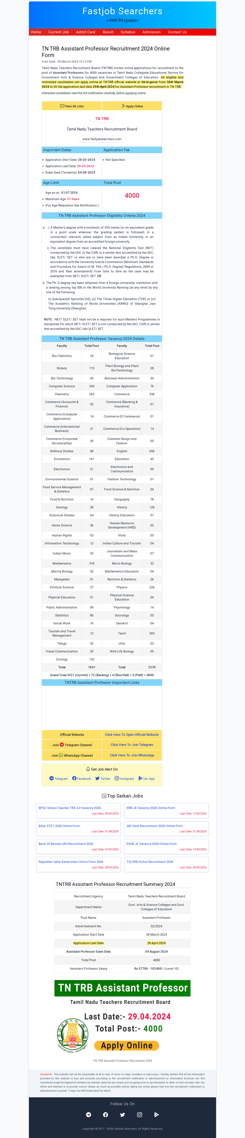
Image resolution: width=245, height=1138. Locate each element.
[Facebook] (105, 1115)
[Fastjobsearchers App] (156, 1115)
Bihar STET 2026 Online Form (59, 826)
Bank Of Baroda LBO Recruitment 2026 (66, 844)
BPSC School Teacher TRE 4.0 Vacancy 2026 (70, 808)
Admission (152, 32)
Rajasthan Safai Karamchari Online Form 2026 (71, 862)
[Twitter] (122, 1115)
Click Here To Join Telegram (132, 745)
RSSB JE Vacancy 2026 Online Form (151, 844)
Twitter (105, 779)
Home (36, 32)
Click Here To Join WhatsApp (132, 755)
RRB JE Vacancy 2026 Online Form (150, 808)
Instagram (126, 779)
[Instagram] (139, 1115)
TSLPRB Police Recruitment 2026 (149, 862)
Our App (149, 779)
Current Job (58, 32)
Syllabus (128, 32)
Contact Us (177, 32)
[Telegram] (88, 1115)
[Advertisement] (102, 708)
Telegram (61, 779)
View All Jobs (74, 106)
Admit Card (85, 32)
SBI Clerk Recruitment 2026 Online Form (154, 826)
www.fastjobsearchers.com (102, 139)
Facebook (83, 779)
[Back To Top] (240, 1133)
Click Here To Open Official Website (132, 735)
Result (108, 32)
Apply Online (134, 106)
